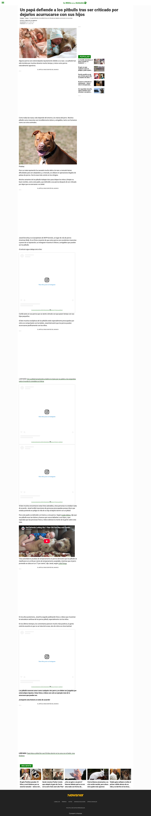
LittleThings (62, 563)
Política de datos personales (75, 807)
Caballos (57, 801)
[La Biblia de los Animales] (75, 3)
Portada (22, 18)
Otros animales (92, 801)
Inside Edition (66, 515)
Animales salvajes (79, 801)
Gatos (70, 801)
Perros (26, 18)
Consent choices (75, 813)
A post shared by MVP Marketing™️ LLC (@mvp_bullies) (47, 309)
